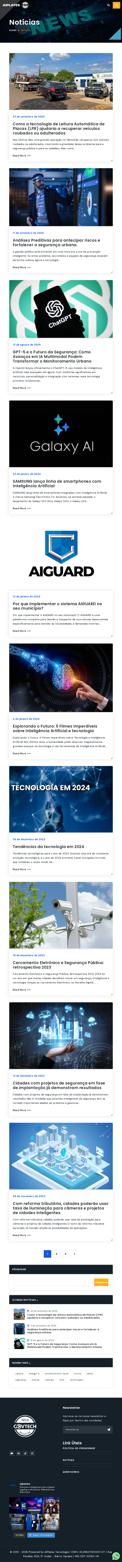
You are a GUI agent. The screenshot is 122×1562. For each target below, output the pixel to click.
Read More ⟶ (22, 155)
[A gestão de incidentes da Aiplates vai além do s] (17, 1505)
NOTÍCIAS (68, 1460)
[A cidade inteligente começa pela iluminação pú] (51, 1505)
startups (49, 1379)
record (77, 1373)
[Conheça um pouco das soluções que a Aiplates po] (34, 1522)
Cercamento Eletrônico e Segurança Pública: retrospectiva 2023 (58, 965)
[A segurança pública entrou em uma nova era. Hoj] (17, 1522)
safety (90, 1373)
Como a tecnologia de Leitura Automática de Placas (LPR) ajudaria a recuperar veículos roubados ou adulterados (59, 128)
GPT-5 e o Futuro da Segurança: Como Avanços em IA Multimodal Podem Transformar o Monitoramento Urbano (52, 356)
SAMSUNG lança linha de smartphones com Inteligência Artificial (57, 484)
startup (36, 1379)
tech (62, 1379)
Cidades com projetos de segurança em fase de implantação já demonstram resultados (59, 1085)
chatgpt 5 (34, 1373)
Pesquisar (19, 1269)
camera (19, 1373)
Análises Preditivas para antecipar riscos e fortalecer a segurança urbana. (56, 243)
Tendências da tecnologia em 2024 (48, 846)
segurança (20, 1379)
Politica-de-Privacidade (79, 1448)
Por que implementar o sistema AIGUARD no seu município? (57, 606)
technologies (76, 1379)
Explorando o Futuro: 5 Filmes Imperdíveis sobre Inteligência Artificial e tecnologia (55, 728)
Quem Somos (71, 1472)
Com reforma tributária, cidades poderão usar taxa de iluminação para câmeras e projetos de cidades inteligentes (60, 1208)
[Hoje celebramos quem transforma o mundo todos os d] (51, 1522)
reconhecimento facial (57, 1373)
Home (12, 30)
